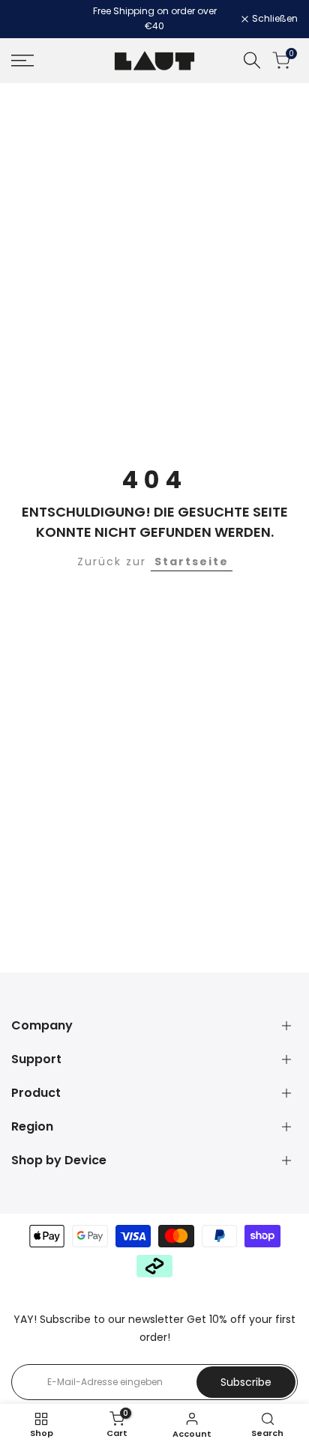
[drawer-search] (252, 60)
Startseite (191, 561)
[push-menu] (22, 61)
